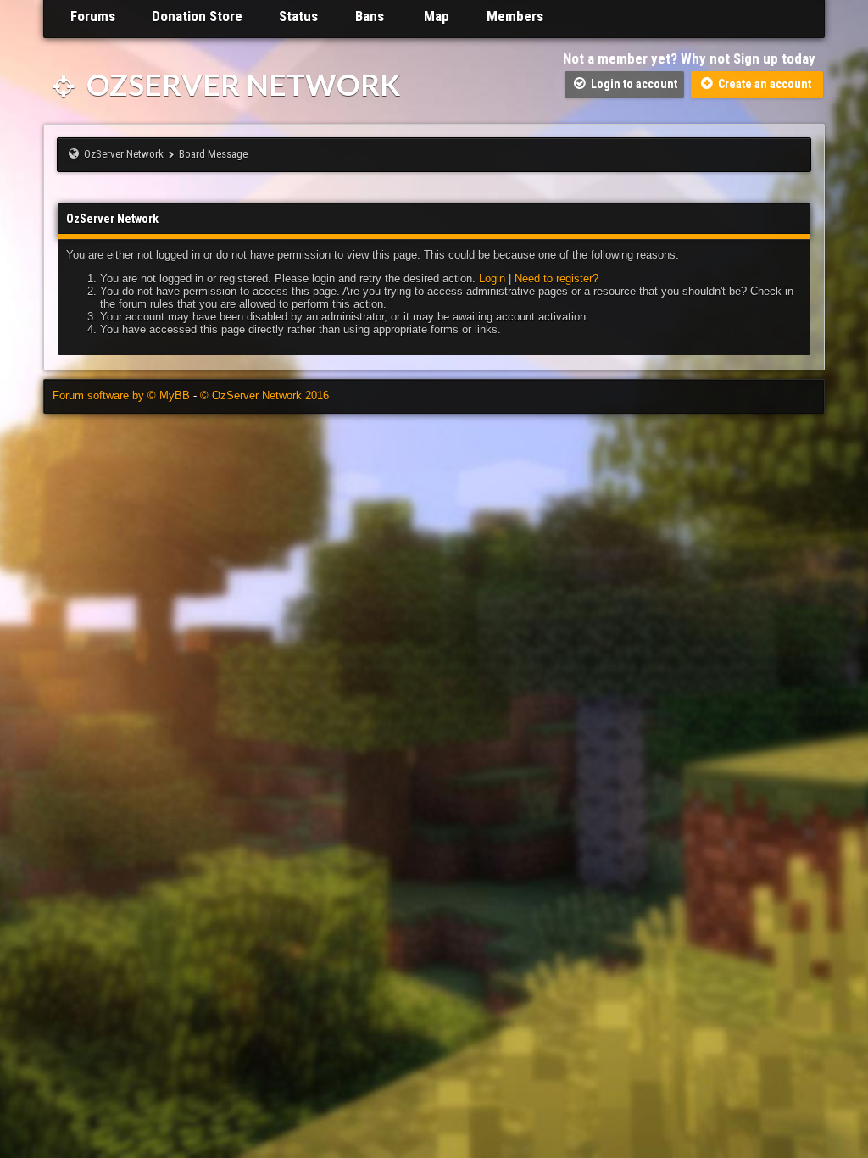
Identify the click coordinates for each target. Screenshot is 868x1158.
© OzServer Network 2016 (264, 395)
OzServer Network (240, 84)
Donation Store (197, 16)
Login (492, 278)
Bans (369, 16)
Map (434, 16)
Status (298, 16)
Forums (90, 16)
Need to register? (556, 278)
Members (512, 16)
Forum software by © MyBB (123, 395)
